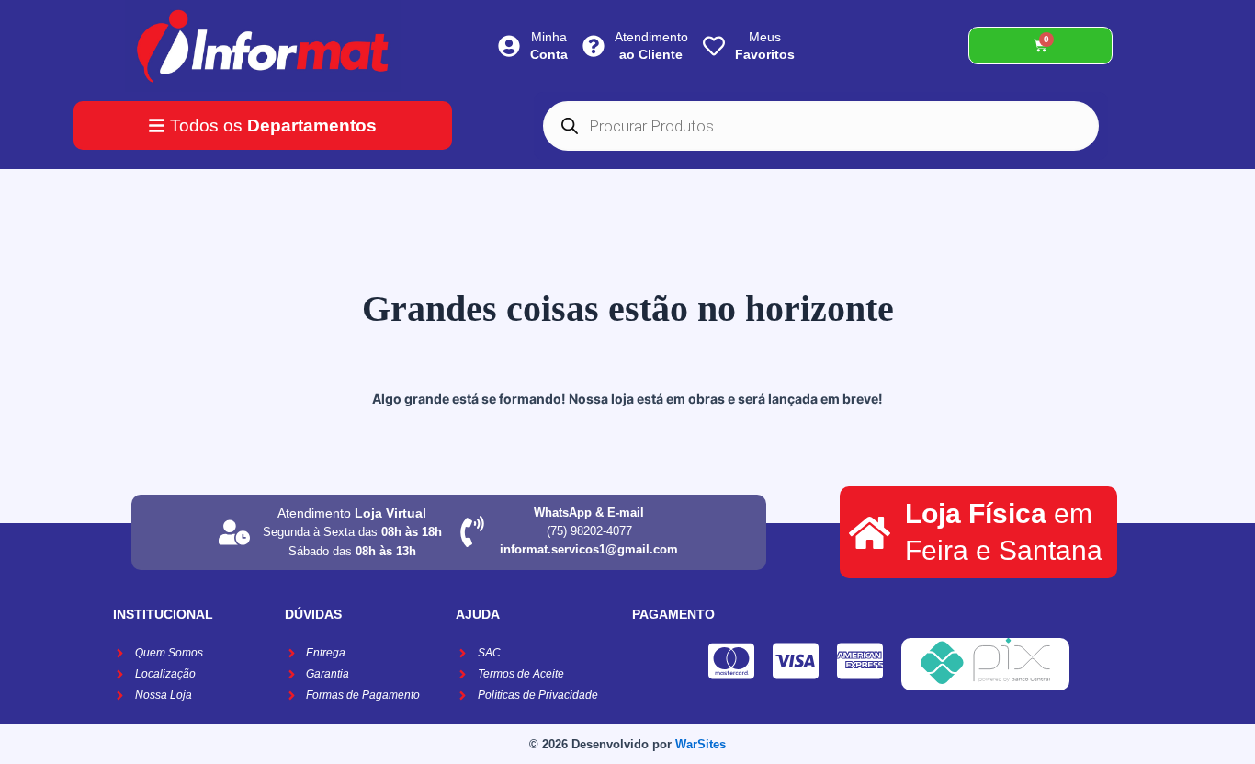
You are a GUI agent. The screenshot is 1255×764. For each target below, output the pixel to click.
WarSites (700, 744)
